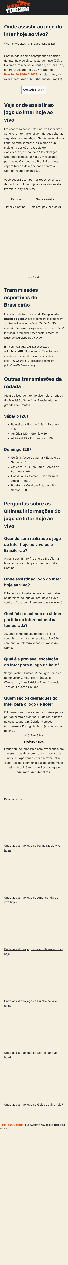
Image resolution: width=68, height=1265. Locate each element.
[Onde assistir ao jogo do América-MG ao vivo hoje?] (34, 874)
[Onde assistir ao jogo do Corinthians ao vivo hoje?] (34, 926)
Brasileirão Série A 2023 (21, 74)
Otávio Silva (34, 742)
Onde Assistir (15, 1125)
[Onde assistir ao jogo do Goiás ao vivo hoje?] (34, 1081)
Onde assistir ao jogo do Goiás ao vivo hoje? (33, 1104)
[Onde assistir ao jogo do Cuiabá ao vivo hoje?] (34, 978)
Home (3, 1125)
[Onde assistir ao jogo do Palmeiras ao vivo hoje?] (34, 822)
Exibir (41, 89)
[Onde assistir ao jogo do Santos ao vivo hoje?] (34, 1030)
